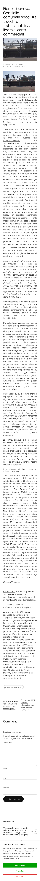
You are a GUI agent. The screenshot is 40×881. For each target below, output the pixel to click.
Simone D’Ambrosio (16, 64)
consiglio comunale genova (13, 687)
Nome (5, 769)
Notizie (23, 66)
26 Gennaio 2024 (34, 831)
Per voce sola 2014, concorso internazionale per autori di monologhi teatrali (28, 705)
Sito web (6, 788)
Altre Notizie (7, 66)
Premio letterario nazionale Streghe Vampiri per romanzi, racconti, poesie (11, 705)
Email (5, 778)
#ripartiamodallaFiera (26, 600)
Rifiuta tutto (20, 877)
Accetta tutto (20, 865)
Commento (7, 743)
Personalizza (20, 871)
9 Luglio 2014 (27, 607)
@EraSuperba (9, 591)
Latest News (16, 66)
